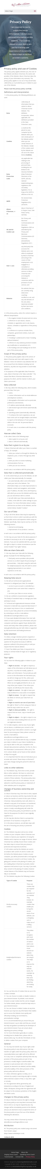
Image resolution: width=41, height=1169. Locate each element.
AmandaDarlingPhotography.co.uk (24, 1166)
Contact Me (19, 1157)
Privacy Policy (30, 1157)
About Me (24, 1152)
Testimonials (8, 1157)
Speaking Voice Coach (27, 1154)
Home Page (15, 1152)
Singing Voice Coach (11, 1154)
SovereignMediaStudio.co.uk (27, 1162)
